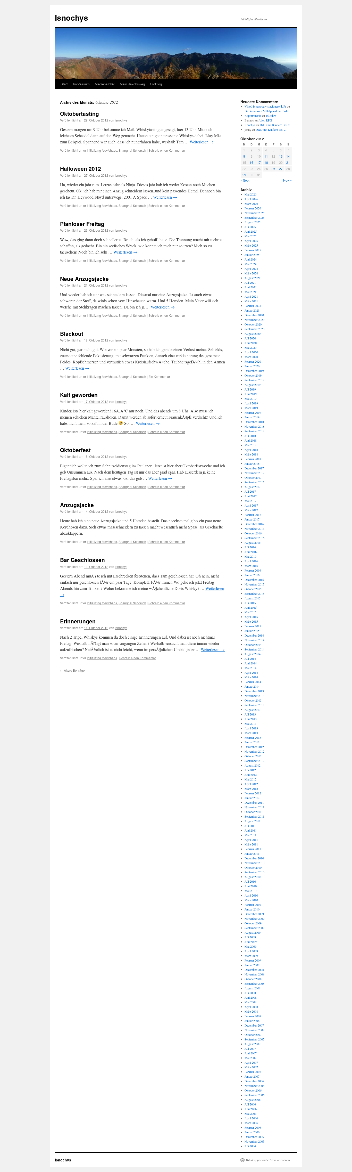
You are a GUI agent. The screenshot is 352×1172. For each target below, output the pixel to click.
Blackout (71, 333)
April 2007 (251, 1062)
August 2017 (253, 487)
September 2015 (254, 593)
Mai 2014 (250, 668)
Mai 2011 (250, 835)
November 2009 (254, 918)
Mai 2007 (250, 1058)
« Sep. (244, 180)
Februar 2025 (253, 250)
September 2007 (254, 1039)
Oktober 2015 (253, 589)
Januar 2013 (252, 742)
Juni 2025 (251, 231)
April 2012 (251, 784)
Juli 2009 (250, 937)
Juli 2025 (250, 227)
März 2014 (251, 677)
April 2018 (251, 449)
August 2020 (253, 333)
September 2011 (254, 816)
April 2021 (251, 296)
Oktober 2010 (253, 867)
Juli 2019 (250, 389)
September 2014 (254, 649)
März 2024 (251, 273)
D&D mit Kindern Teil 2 (275, 125)
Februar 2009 (253, 960)
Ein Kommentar (159, 376)
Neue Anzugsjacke (84, 278)
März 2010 (251, 900)
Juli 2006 (250, 1104)
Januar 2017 (252, 519)
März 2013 (251, 733)
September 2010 (254, 872)
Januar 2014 (252, 686)
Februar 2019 (253, 412)
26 (273, 168)
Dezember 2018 (254, 422)
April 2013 (251, 728)
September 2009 (254, 928)
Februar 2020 (253, 361)
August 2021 (253, 278)
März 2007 (251, 1067)
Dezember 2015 (254, 579)
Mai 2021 (250, 292)
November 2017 (254, 473)
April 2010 (251, 895)
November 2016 (254, 528)
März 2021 (251, 301)
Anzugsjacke (77, 505)
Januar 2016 (252, 575)
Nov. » (287, 180)
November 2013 (254, 696)
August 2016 (253, 542)
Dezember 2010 (254, 858)
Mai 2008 (250, 1002)
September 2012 (254, 761)
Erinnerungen (78, 621)
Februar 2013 (253, 737)
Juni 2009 (251, 942)
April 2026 (251, 199)
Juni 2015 (251, 607)
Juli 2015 (250, 603)
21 (288, 162)
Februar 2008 (253, 1016)
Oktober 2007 (253, 1034)
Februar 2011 (253, 849)
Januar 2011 (252, 853)
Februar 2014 (253, 682)
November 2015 (254, 584)
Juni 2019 (251, 394)
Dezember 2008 (254, 969)
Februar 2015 (253, 626)
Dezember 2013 (254, 691)
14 (288, 156)
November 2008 (254, 974)
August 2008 (253, 988)
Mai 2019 (250, 398)
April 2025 (251, 241)
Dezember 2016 (254, 524)
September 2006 (254, 1095)
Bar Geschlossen (82, 560)
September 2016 (254, 538)
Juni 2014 (251, 663)
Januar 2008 (252, 1021)
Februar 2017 (253, 514)
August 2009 (253, 932)
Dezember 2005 (254, 1137)
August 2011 (253, 821)
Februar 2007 (253, 1072)
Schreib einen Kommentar (166, 150)
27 (281, 168)
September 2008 (254, 983)
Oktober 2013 (253, 700)
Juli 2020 (250, 338)
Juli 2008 (250, 993)
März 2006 (251, 1123)
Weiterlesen (202, 141)
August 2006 (253, 1099)
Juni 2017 (251, 496)
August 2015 (253, 598)
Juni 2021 (251, 287)
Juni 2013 (251, 719)
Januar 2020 (252, 366)
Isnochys (71, 17)
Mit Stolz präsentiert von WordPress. (268, 1160)
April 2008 (251, 1007)
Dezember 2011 (254, 802)
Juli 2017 (250, 491)
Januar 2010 (252, 909)
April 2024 (251, 268)
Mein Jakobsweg (132, 84)
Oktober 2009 (253, 923)
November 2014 (254, 640)
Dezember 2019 (254, 371)
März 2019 (251, 408)
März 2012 (251, 788)
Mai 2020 (250, 347)
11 (266, 156)
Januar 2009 (252, 965)
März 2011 (251, 844)
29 (244, 175)
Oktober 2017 (253, 477)
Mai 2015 (250, 612)
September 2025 (254, 217)
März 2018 (251, 454)
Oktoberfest (75, 450)
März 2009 (251, 956)
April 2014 (251, 672)
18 (266, 162)
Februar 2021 (253, 306)
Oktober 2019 (253, 375)
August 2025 (253, 222)
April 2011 (251, 839)
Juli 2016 (250, 547)
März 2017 (251, 510)
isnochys (121, 120)
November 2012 (254, 751)
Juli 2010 (250, 881)
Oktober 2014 (253, 644)
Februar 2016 (253, 570)
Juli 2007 (250, 1048)
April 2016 (251, 561)
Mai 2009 (250, 946)
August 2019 (253, 384)
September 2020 (254, 329)
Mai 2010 (250, 891)
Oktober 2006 (253, 1090)
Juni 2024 (251, 259)
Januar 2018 (252, 463)
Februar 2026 (253, 208)
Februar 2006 (253, 1127)
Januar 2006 (252, 1132)
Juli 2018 (250, 436)
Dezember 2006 (254, 1081)
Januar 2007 (252, 1076)
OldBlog (156, 84)
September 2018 (254, 431)
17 (259, 162)
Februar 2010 (253, 904)
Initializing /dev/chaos (102, 150)
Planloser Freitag (82, 223)
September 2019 (254, 380)
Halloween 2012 (80, 168)
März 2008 (251, 1011)
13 (281, 156)
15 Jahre (271, 115)
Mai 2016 (250, 556)
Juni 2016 (251, 552)
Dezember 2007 (254, 1025)
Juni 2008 (251, 997)
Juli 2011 (250, 826)
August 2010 (253, 877)
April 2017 (251, 505)
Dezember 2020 (254, 315)
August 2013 (253, 709)
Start (64, 84)
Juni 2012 (251, 774)
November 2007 (254, 1030)
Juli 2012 (250, 770)
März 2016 (251, 566)
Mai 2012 (250, 779)
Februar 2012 (253, 793)
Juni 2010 (251, 886)
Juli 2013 (250, 714)
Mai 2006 (250, 1113)
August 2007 (253, 1044)
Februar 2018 (253, 459)
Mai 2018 (250, 445)
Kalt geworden (79, 394)
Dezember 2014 (254, 635)
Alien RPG (265, 120)
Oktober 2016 (253, 533)
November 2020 (254, 320)
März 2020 (251, 357)
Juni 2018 (251, 440)
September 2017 (254, 482)
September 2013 (254, 705)
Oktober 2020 (253, 324)
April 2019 (251, 403)
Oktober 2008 (253, 979)
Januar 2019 (252, 417)
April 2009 (251, 951)
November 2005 (254, 1141)
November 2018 (254, 426)
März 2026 (251, 203)
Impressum (81, 84)
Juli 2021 (250, 282)
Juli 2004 (250, 1146)
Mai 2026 (250, 194)
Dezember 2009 (254, 914)
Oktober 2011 (253, 812)
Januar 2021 (252, 310)
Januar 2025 (252, 255)
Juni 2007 (251, 1053)
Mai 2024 (250, 264)
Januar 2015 (252, 631)
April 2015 (251, 617)
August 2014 (253, 654)
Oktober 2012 (253, 756)
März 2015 (251, 621)
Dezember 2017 (254, 468)
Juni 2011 (251, 830)
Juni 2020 (251, 343)
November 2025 (254, 213)
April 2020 (251, 352)
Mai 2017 (250, 501)
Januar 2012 (252, 798)
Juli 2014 (250, 658)
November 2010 (254, 863)
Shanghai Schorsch (132, 150)
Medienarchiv (105, 84)
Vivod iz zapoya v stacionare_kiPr (265, 106)
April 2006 (251, 1118)
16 (251, 162)
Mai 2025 (250, 236)
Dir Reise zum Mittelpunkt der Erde (266, 111)
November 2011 (254, 807)
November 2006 (254, 1086)
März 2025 (251, 245)
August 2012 (253, 765)
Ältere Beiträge (72, 670)
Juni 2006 (251, 1109)
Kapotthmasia (253, 115)
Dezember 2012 (254, 747)
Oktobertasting (79, 113)
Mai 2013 (250, 723)
